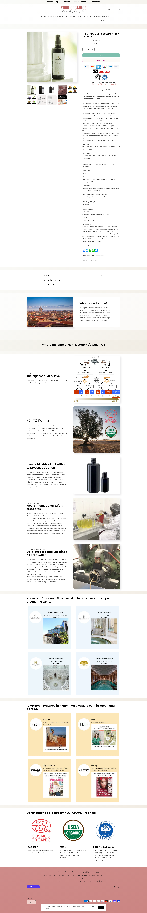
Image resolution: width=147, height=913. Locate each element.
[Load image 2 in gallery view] (41, 90)
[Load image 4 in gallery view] (62, 90)
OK (101, 907)
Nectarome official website (93, 875)
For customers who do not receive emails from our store (63, 872)
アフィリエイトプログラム (87, 881)
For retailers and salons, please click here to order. (83, 878)
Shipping (94, 43)
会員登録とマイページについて (92, 872)
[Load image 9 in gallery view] (62, 100)
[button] (28, 9)
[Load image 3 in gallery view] (52, 90)
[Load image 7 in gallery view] (41, 100)
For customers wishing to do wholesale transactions (62, 881)
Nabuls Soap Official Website (56, 878)
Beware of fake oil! (77, 875)
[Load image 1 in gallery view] (31, 90)
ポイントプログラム (49, 875)
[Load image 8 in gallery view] (52, 100)
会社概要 (99, 881)
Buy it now (101, 60)
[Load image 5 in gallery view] (72, 90)
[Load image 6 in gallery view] (31, 100)
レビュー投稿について (63, 875)
